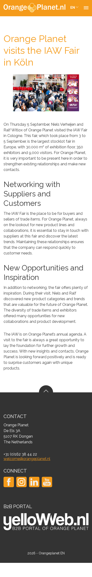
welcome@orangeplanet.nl (27, 459)
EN (72, 7)
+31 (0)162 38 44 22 (20, 454)
